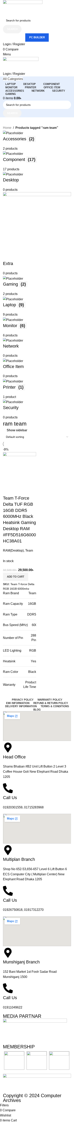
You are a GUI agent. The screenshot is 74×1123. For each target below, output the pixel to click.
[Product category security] (37, 275)
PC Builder (37, 37)
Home (7, 127)
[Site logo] (22, 7)
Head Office (14, 756)
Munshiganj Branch (21, 961)
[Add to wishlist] (29, 490)
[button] (15, 577)
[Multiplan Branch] (8, 850)
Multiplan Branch (19, 859)
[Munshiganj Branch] (8, 953)
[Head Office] (8, 747)
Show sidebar (17, 430)
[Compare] (8, 490)
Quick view (18, 490)
